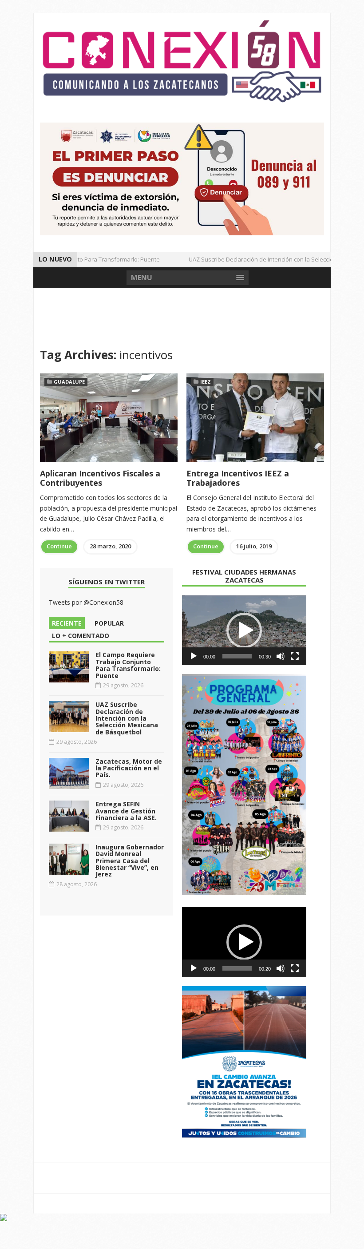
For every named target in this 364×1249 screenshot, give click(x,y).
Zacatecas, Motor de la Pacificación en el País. (128, 768)
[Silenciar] (280, 656)
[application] (244, 630)
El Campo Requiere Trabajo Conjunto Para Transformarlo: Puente (128, 664)
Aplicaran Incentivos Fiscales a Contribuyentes (100, 478)
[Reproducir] (193, 656)
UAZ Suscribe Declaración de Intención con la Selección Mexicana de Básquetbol (126, 718)
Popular (109, 623)
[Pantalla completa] (294, 656)
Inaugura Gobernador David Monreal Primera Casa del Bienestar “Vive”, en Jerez (129, 861)
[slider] (237, 656)
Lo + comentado (80, 635)
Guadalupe (69, 381)
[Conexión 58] (182, 61)
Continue (59, 546)
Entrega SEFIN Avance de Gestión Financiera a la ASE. (126, 811)
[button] (244, 630)
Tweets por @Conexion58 (86, 602)
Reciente (67, 623)
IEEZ (205, 381)
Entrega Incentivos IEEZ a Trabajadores (237, 478)
